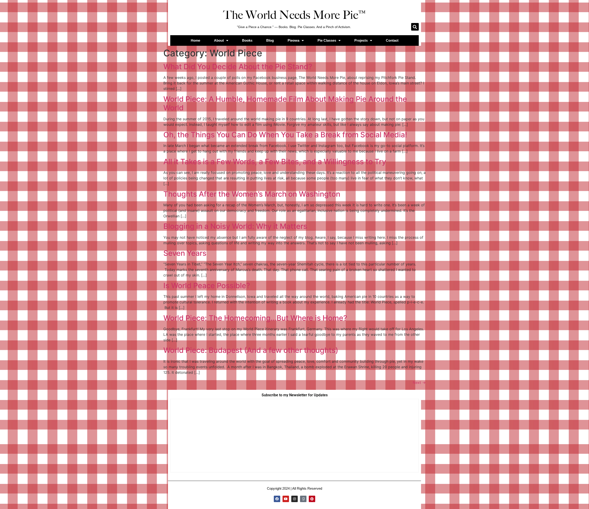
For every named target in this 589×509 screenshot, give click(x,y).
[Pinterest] (312, 499)
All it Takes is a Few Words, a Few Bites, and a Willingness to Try (274, 161)
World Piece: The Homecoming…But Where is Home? (255, 317)
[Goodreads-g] (303, 499)
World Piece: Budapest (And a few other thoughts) (250, 350)
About (219, 40)
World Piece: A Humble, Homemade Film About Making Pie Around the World (285, 103)
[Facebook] (277, 499)
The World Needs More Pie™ (294, 15)
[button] (415, 27)
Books (247, 40)
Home (195, 40)
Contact (392, 40)
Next (419, 382)
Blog (270, 40)
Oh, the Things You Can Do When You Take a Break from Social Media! (285, 134)
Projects (361, 40)
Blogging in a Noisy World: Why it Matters (235, 226)
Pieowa (293, 40)
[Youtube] (286, 499)
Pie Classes (327, 40)
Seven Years (184, 253)
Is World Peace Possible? (206, 285)
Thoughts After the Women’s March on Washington (251, 194)
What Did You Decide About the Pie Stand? (237, 66)
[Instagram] (294, 499)
